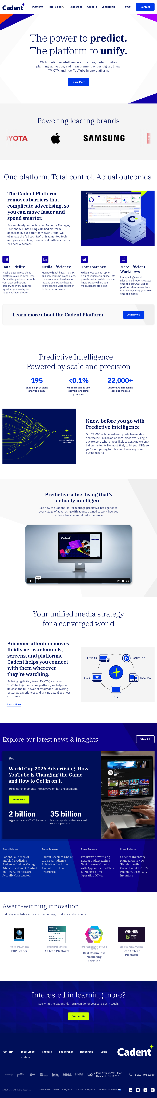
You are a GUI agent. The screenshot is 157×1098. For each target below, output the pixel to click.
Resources (76, 6)
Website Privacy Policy (63, 1089)
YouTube (25, 1057)
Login (128, 6)
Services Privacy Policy (85, 1089)
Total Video (55, 6)
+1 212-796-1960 (144, 1074)
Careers (92, 6)
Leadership (108, 6)
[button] (56, 7)
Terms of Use (44, 1089)
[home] (15, 7)
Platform (37, 6)
